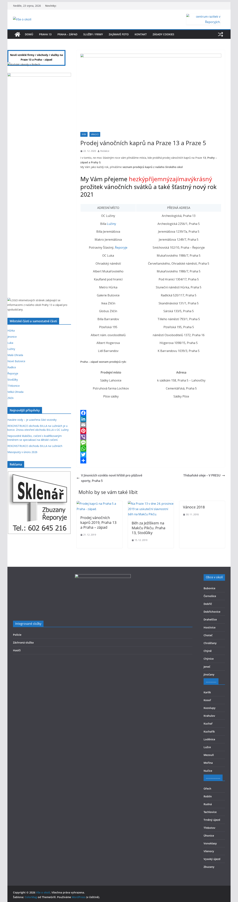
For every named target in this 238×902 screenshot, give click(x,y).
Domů (29, 34)
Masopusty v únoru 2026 (22, 452)
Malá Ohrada (15, 355)
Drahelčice (210, 619)
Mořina (208, 762)
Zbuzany (209, 867)
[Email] (150, 425)
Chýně (208, 651)
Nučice (208, 770)
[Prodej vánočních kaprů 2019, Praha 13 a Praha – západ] (99, 504)
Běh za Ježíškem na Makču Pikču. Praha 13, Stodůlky (148, 527)
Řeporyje (121, 247)
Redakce (104, 151)
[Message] (150, 443)
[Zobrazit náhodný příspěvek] (220, 34)
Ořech (207, 788)
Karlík (207, 692)
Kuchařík (209, 731)
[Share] (150, 460)
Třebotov (209, 828)
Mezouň (209, 755)
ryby (84, 134)
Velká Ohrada (15, 392)
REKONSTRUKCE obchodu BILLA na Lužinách (34, 446)
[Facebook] (150, 413)
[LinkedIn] (150, 419)
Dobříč (208, 604)
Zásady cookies (163, 34)
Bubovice (209, 588)
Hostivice (210, 627)
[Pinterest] (150, 431)
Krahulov (209, 715)
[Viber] (150, 437)
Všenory (209, 851)
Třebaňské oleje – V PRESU (202, 475)
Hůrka (11, 330)
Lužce (207, 747)
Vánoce (95, 134)
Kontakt (141, 34)
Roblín (208, 796)
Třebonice (13, 385)
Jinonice (12, 336)
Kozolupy (210, 708)
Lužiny (111, 224)
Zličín (10, 398)
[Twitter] (150, 455)
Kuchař (208, 723)
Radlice (11, 367)
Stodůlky (12, 379)
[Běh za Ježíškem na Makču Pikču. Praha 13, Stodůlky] (151, 504)
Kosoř (207, 700)
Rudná (208, 804)
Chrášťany (210, 643)
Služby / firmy (93, 34)
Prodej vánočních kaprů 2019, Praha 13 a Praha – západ (98, 522)
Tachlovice (210, 812)
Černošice (210, 596)
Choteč (208, 635)
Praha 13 (45, 34)
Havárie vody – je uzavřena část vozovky (32, 419)
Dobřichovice (212, 611)
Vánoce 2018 (194, 507)
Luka (10, 343)
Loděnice (209, 739)
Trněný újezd (212, 820)
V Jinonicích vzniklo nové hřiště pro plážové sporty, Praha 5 (111, 478)
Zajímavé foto (119, 34)
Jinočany (209, 674)
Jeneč (207, 666)
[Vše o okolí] (17, 34)
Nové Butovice (16, 361)
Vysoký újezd (212, 859)
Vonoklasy (210, 843)
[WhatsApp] (150, 449)
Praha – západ (67, 34)
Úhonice (209, 835)
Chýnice (209, 658)
